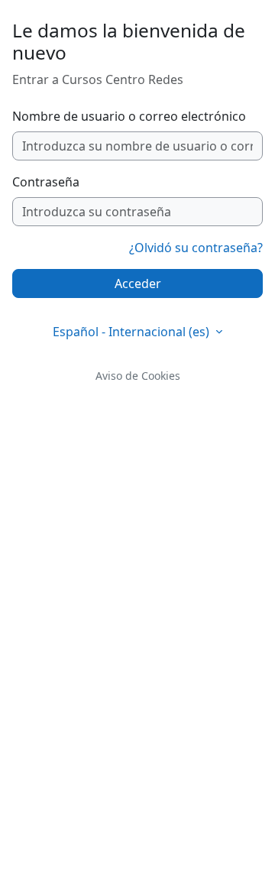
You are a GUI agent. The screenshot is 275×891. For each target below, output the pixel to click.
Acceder (138, 283)
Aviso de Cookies (137, 375)
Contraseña (45, 181)
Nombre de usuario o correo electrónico (129, 116)
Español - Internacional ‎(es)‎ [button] (132, 331)
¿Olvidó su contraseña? (196, 247)
